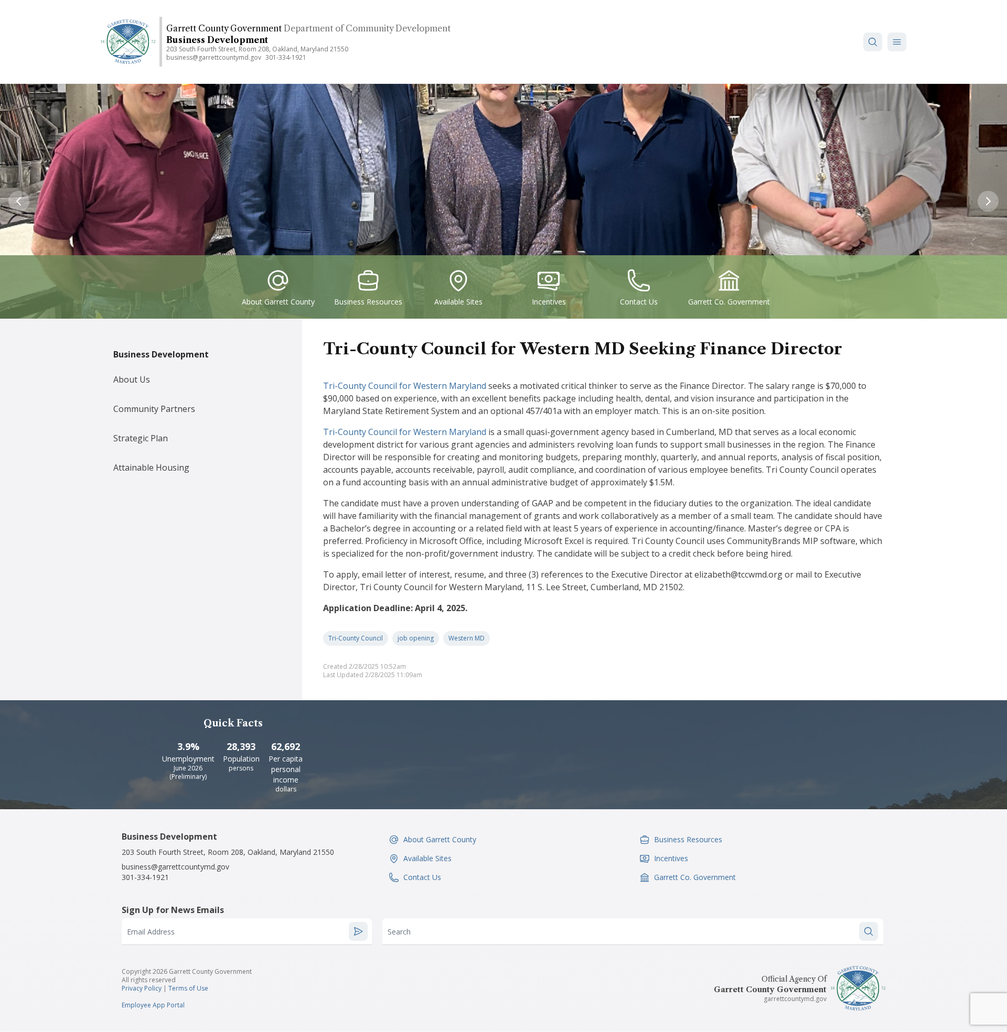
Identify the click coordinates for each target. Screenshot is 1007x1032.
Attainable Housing (151, 467)
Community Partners (154, 409)
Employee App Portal (153, 1005)
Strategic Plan (140, 438)
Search (399, 932)
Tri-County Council (355, 638)
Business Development (217, 40)
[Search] (872, 41)
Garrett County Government (224, 28)
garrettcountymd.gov (795, 998)
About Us (131, 379)
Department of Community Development (367, 28)
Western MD (466, 638)
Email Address (151, 932)
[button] (896, 41)
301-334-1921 (285, 57)
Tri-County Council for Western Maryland (404, 386)
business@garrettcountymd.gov (213, 57)
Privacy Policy (142, 988)
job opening (416, 638)
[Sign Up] (358, 931)
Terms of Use (188, 988)
